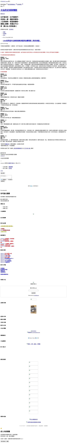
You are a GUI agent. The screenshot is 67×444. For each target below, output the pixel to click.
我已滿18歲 (3, 441)
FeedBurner (36, 295)
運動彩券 (7, 144)
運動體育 (11, 166)
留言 (13, 163)
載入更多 (2, 173)
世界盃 (10, 168)
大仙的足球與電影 (9, 10)
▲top (2, 170)
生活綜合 (11, 29)
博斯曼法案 (3, 269)
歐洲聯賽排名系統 (4, 268)
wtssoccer (3, 155)
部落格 (4, 33)
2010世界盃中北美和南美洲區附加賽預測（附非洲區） (22, 41)
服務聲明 (46, 425)
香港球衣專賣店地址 (4, 273)
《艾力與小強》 (27, 148)
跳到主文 (3, 13)
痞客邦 (9, 163)
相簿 (4, 32)
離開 (7, 441)
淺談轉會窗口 (3, 270)
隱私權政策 (41, 425)
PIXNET (23, 425)
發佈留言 (2, 181)
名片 (4, 35)
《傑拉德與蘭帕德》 (18, 148)
